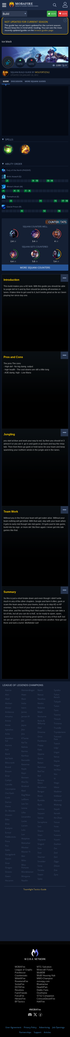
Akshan (8, 703)
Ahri (7, 694)
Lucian (24, 825)
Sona (40, 865)
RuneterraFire (21, 981)
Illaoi (23, 698)
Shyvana (42, 839)
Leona (24, 808)
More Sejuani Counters (35, 267)
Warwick (58, 800)
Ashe (7, 733)
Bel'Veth (9, 758)
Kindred (25, 786)
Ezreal (8, 832)
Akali (7, 698)
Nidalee (41, 707)
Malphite (25, 838)
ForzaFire (19, 996)
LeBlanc (25, 799)
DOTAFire (19, 987)
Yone (56, 826)
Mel (23, 856)
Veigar (57, 765)
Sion (40, 848)
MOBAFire (20, 967)
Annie (8, 725)
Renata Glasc (41, 781)
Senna (40, 817)
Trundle (57, 727)
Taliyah (57, 701)
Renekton (42, 787)
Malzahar (25, 843)
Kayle (24, 768)
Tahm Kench (57, 696)
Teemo (57, 714)
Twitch (57, 743)
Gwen (8, 876)
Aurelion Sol (9, 739)
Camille (8, 784)
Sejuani (41, 813)
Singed (41, 844)
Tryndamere (60, 732)
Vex (55, 774)
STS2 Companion (45, 996)
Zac (55, 848)
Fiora (7, 841)
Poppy (40, 745)
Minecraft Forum (45, 969)
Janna (24, 712)
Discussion (16, 81)
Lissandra (26, 816)
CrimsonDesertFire (46, 998)
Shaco (40, 830)
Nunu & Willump (41, 722)
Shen (40, 835)
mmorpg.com (43, 981)
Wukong (58, 804)
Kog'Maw (25, 794)
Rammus (42, 767)
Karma (24, 751)
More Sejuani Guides (35, 81)
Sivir (40, 852)
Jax (22, 720)
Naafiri (24, 880)
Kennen (25, 777)
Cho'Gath (9, 793)
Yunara (57, 835)
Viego (56, 782)
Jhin (23, 729)
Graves (8, 871)
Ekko (7, 819)
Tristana (58, 723)
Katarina (25, 764)
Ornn (40, 736)
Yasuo (57, 822)
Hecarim (9, 880)
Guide (6, 81)
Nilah (40, 712)
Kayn (23, 773)
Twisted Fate (57, 738)
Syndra (57, 690)
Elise (7, 823)
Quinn (40, 758)
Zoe (55, 870)
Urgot (56, 752)
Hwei (23, 694)
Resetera (19, 990)
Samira (41, 809)
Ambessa (9, 712)
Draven (8, 815)
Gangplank (10, 854)
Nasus (40, 694)
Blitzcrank (9, 762)
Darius (8, 802)
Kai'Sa (24, 742)
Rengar (41, 791)
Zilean (57, 865)
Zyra (56, 874)
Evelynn (8, 828)
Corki (7, 797)
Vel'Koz (57, 769)
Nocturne (42, 716)
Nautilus (41, 698)
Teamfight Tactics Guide (34, 889)
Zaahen (57, 844)
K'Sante (25, 738)
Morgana (25, 876)
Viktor (56, 787)
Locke (24, 821)
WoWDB (41, 972)
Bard (7, 754)
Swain (40, 874)
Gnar (7, 863)
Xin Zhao (58, 817)
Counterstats (21, 975)
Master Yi (25, 851)
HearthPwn (42, 987)
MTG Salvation (44, 967)
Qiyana (41, 754)
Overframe (42, 993)
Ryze (40, 804)
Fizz (7, 845)
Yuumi (57, 839)
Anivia (8, 720)
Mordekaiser (27, 871)
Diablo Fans (42, 990)
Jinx (23, 733)
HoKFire (41, 1001)
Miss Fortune (25, 866)
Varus (56, 756)
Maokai (24, 847)
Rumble (41, 800)
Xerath (57, 813)
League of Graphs (23, 969)
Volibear (58, 795)
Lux (23, 834)
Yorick (57, 830)
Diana (8, 806)
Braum (8, 771)
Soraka (41, 870)
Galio (7, 850)
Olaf (39, 727)
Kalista (24, 747)
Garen (8, 858)
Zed (55, 852)
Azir (7, 749)
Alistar (8, 707)
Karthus (25, 755)
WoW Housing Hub (46, 975)
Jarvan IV (25, 716)
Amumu (9, 716)
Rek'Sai (41, 771)
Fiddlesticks (10, 836)
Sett (39, 826)
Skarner (41, 857)
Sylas (40, 878)
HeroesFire (20, 998)
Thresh (57, 719)
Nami (40, 690)
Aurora (8, 745)
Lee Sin (24, 803)
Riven (40, 795)
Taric (56, 710)
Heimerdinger (28, 690)
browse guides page (43, 30)
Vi (55, 778)
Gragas (8, 867)
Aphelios (9, 729)
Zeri (56, 857)
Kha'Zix (24, 781)
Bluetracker (42, 984)
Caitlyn (8, 780)
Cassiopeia (10, 788)
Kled (23, 790)
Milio (23, 860)
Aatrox (8, 690)
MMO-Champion (45, 978)
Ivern (23, 707)
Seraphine (42, 822)
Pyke (40, 749)
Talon (56, 706)
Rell (39, 775)
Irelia (23, 703)
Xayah (57, 809)
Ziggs (56, 861)
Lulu (23, 829)
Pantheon (42, 740)
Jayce (23, 725)
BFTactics (20, 1001)
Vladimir (58, 791)
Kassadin (25, 760)
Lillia (23, 812)
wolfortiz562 (42, 72)
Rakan (40, 762)
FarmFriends (21, 993)
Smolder (42, 861)
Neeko (41, 703)
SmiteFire (19, 984)
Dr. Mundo (10, 810)
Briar (7, 775)
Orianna (41, 732)
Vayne (57, 761)
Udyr (56, 747)
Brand (8, 767)
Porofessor (20, 972)
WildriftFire (20, 978)
